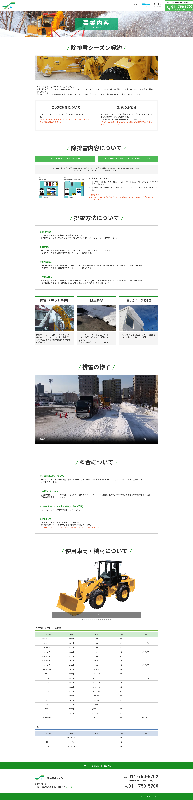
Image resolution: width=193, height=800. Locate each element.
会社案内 (158, 5)
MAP (68, 787)
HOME (136, 5)
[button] (139, 588)
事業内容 (146, 5)
